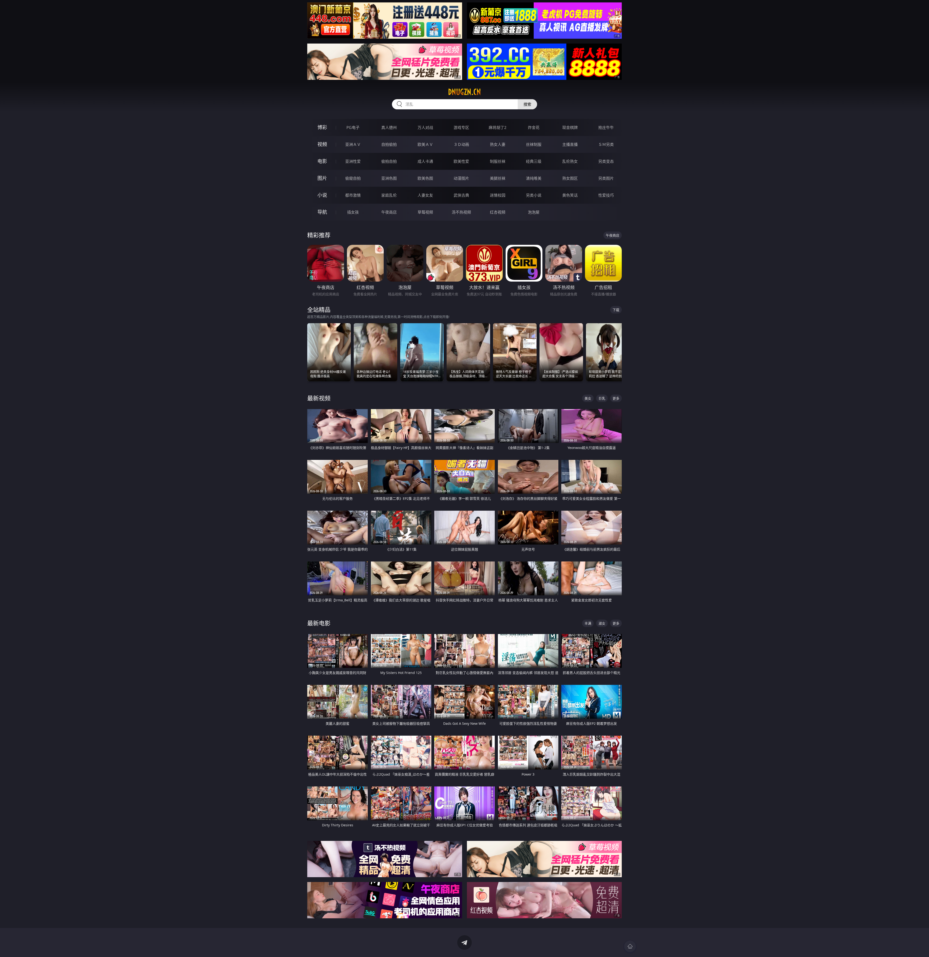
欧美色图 (425, 178)
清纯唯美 (533, 178)
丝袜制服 (533, 144)
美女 (587, 398)
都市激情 (353, 195)
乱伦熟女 (570, 161)
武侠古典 (461, 195)
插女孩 (353, 212)
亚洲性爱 (353, 161)
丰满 (587, 623)
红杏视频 (497, 212)
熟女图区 (570, 178)
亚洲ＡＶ (353, 144)
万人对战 (425, 127)
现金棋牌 (570, 127)
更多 (616, 398)
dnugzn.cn (464, 92)
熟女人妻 (497, 144)
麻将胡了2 (497, 127)
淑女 (602, 623)
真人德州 (389, 127)
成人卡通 (425, 161)
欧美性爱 (461, 161)
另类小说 (533, 195)
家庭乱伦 (389, 195)
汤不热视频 (461, 212)
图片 (322, 178)
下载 (616, 309)
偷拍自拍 (389, 161)
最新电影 (318, 623)
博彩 (322, 127)
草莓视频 (425, 212)
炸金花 (533, 127)
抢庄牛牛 (606, 127)
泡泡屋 (533, 212)
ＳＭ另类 (606, 144)
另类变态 (606, 161)
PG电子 (353, 127)
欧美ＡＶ (425, 144)
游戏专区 (461, 127)
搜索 (527, 104)
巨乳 (602, 398)
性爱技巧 (606, 195)
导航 (322, 212)
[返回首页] (630, 946)
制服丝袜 (497, 161)
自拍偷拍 (389, 144)
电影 (322, 161)
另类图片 (606, 178)
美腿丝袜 (497, 178)
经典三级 (533, 161)
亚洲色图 (389, 178)
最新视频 (318, 398)
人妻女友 (425, 195)
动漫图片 (461, 178)
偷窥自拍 (353, 178)
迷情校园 (497, 195)
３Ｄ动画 (461, 144)
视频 (322, 144)
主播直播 (570, 144)
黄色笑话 (570, 195)
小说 (322, 195)
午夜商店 (389, 212)
